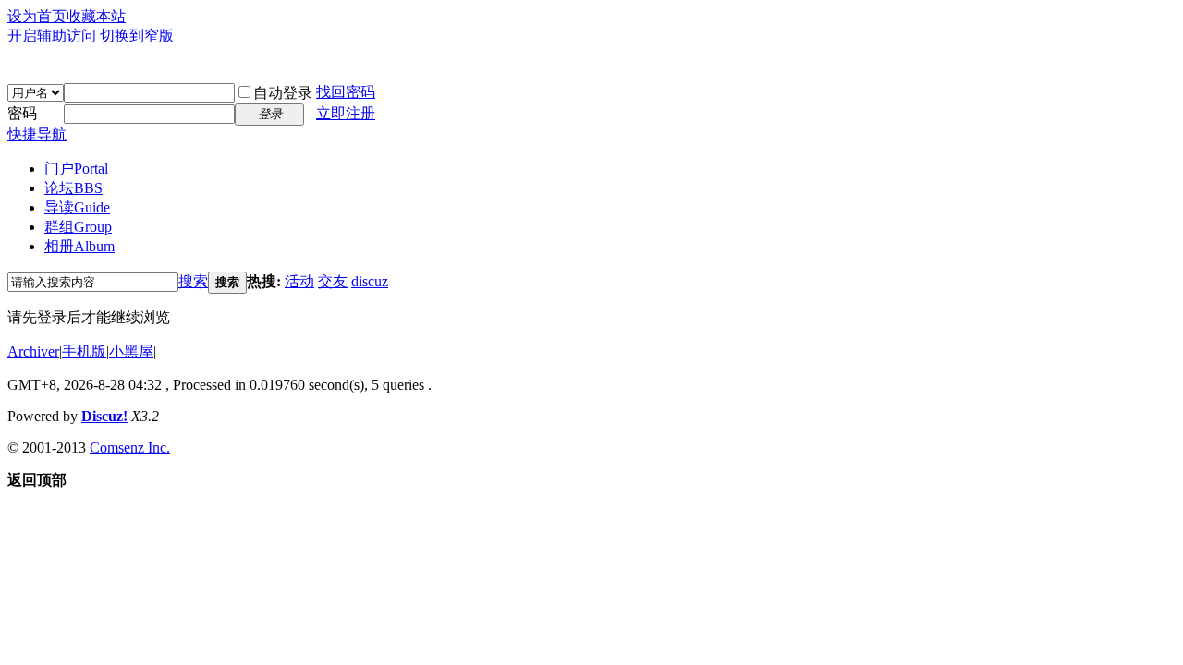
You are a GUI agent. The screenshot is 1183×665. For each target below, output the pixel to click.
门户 (76, 168)
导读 (77, 207)
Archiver (33, 351)
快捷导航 (37, 134)
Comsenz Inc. (130, 447)
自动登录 (282, 93)
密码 (22, 113)
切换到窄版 (137, 35)
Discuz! (104, 416)
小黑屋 (131, 351)
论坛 (73, 188)
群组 (78, 227)
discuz (369, 281)
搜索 (193, 281)
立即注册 (345, 113)
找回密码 (345, 92)
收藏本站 (96, 16)
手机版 (84, 351)
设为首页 (37, 16)
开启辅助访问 (51, 35)
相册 (79, 246)
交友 (333, 281)
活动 (299, 281)
